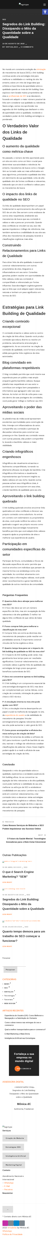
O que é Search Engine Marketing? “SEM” (18, 874)
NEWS (7, 983)
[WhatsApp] (11, 1223)
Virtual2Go (12, 1227)
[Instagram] (5, 1223)
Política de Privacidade (12, 1234)
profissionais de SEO (17, 96)
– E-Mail (6, 1186)
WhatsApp (9, 1183)
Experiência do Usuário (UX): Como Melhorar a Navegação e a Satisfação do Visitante (24, 1017)
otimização (41, 69)
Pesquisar (6, 958)
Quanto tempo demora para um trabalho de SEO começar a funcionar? (23, 936)
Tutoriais (9, 999)
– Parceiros (7, 1189)
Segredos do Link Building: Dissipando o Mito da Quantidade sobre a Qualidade (23, 904)
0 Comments (27, 47)
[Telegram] (16, 1223)
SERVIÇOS (9, 991)
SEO (4, 19)
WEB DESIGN (10, 1003)
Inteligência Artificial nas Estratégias (20, 1038)
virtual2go (12, 47)
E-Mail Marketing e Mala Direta (17, 1034)
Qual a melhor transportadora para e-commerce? (25, 1029)
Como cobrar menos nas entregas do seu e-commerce (23, 1024)
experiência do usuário (15, 715)
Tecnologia (10, 995)
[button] (3, 5)
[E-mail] (22, 1223)
